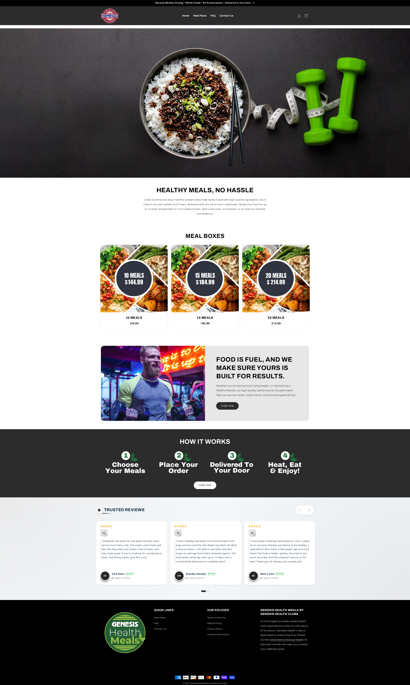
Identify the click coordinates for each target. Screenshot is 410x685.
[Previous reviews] (300, 510)
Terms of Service (216, 617)
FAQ (156, 623)
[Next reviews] (309, 510)
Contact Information (218, 634)
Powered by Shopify (218, 683)
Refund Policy (214, 623)
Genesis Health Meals (199, 683)
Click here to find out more (286, 639)
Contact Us (160, 629)
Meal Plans (160, 617)
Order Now (227, 406)
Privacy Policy (215, 629)
